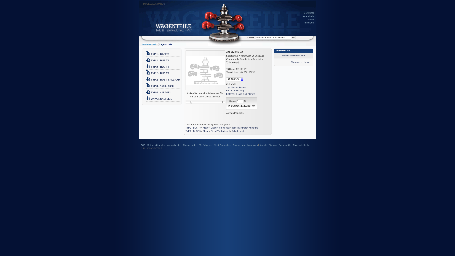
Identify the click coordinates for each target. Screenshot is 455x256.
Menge (232, 101)
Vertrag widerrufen (156, 145)
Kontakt (263, 145)
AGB (143, 145)
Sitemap (273, 145)
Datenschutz (239, 145)
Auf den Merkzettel (235, 113)
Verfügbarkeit (205, 145)
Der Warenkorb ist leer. (293, 55)
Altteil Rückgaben (222, 145)
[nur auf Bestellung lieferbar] (242, 79)
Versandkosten (174, 145)
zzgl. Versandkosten (236, 87)
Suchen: (251, 38)
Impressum (252, 145)
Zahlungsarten (190, 145)
